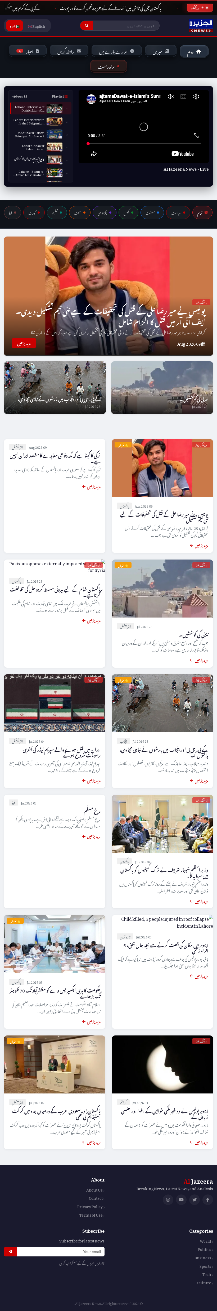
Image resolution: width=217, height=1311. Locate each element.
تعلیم (55, 212)
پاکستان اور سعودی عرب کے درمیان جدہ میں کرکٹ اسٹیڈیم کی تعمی (56, 1113)
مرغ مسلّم (92, 810)
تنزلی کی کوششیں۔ (194, 398)
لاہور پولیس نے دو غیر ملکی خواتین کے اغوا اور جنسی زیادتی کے (164, 1113)
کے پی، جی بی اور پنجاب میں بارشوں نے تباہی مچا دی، (59, 398)
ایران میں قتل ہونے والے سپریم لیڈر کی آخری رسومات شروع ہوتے (62, 751)
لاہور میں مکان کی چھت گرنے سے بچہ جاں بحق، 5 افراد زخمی (165, 947)
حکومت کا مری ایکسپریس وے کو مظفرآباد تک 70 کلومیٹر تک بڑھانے (55, 992)
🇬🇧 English (36, 26)
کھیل (126, 212)
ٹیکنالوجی (102, 212)
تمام (199, 212)
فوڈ (10, 212)
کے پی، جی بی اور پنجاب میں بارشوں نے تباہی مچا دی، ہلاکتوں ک (164, 751)
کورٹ (31, 212)
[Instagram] (168, 1199)
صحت (77, 212)
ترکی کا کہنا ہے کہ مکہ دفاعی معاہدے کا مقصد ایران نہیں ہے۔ (55, 457)
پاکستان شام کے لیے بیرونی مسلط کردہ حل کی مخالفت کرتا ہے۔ (55, 591)
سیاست (176, 212)
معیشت (150, 212)
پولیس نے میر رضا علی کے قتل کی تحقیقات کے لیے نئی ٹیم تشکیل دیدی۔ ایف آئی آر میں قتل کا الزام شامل (110, 315)
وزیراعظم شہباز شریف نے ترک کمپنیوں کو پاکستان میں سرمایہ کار (164, 872)
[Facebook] (207, 1199)
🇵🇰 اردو (15, 26)
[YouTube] (181, 1199)
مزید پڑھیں (24, 342)
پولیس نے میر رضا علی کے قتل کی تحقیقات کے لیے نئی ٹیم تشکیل (164, 516)
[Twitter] (194, 1199)
